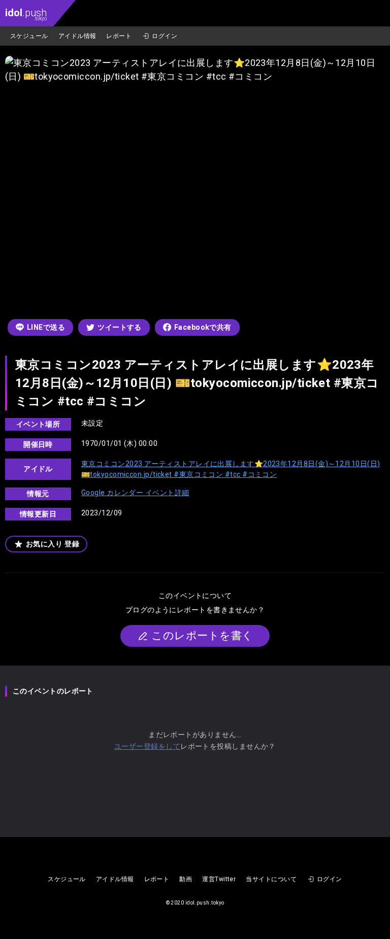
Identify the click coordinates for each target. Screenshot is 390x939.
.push (26, 14)
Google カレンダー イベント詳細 (135, 493)
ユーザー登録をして (147, 746)
